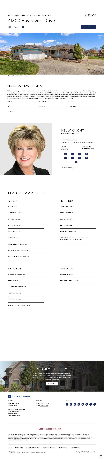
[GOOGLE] (86, 158)
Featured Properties (33, 447)
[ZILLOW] (76, 162)
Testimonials (62, 447)
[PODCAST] (79, 158)
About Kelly (19, 447)
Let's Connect (75, 447)
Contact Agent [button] (67, 167)
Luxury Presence (41, 452)
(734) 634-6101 (65, 142)
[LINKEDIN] (79, 154)
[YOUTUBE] (72, 158)
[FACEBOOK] (65, 154)
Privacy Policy (92, 452)
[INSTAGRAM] (72, 154)
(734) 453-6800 (16, 415)
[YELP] (86, 154)
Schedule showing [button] (88, 27)
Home (10, 447)
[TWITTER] (65, 158)
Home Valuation (49, 447)
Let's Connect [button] (52, 383)
